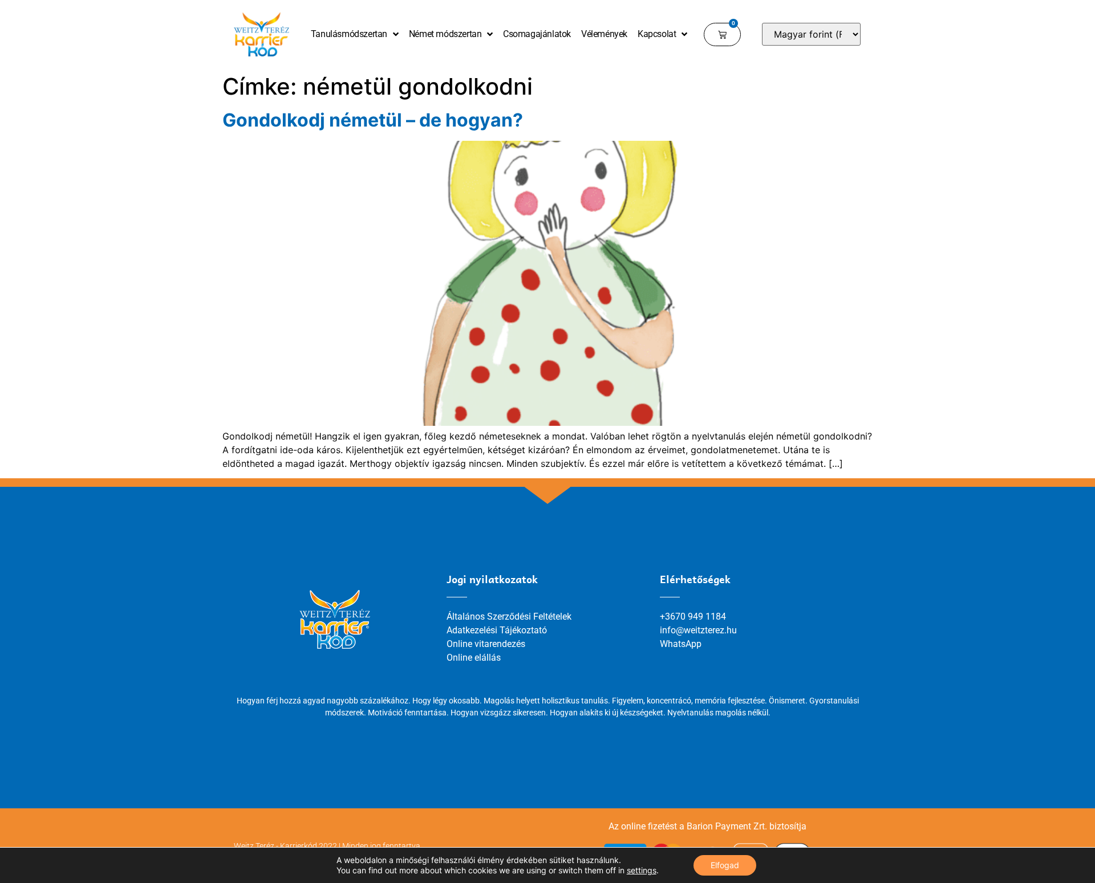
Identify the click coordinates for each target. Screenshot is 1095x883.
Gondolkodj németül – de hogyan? (372, 120)
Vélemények (604, 34)
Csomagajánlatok (537, 34)
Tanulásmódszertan (349, 34)
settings (641, 870)
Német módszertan (445, 34)
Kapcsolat (657, 34)
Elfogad (725, 865)
